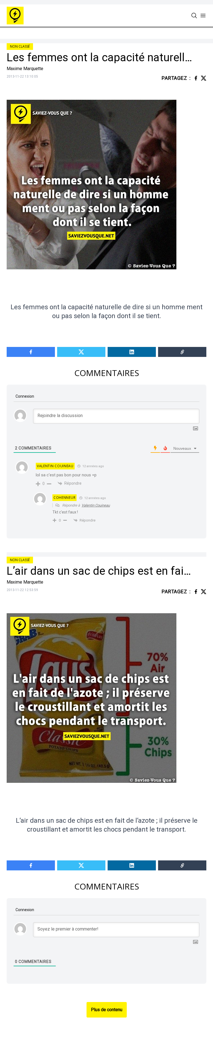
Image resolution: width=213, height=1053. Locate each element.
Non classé (20, 46)
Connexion (24, 396)
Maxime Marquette (25, 68)
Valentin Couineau (96, 505)
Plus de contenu (106, 1009)
